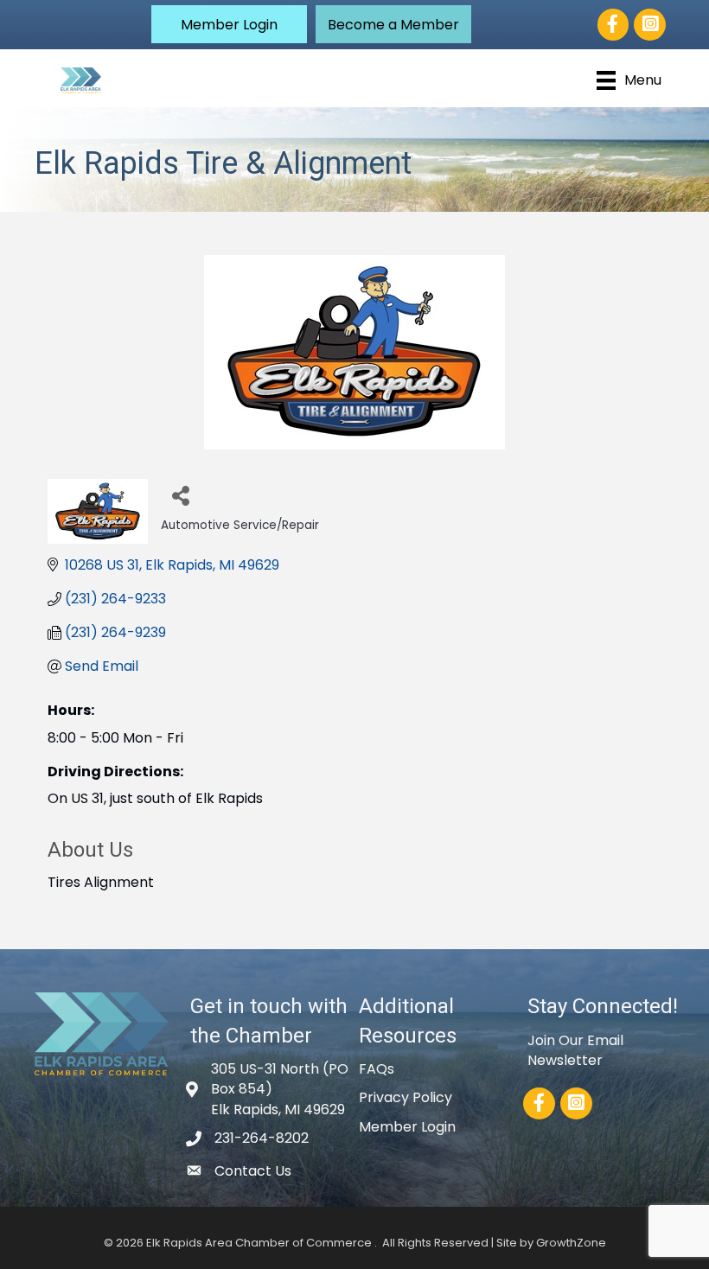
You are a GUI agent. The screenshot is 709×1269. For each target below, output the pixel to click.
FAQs (376, 1069)
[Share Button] (180, 494)
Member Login (407, 1127)
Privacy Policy (405, 1097)
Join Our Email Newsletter (575, 1050)
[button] (229, 24)
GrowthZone (571, 1242)
